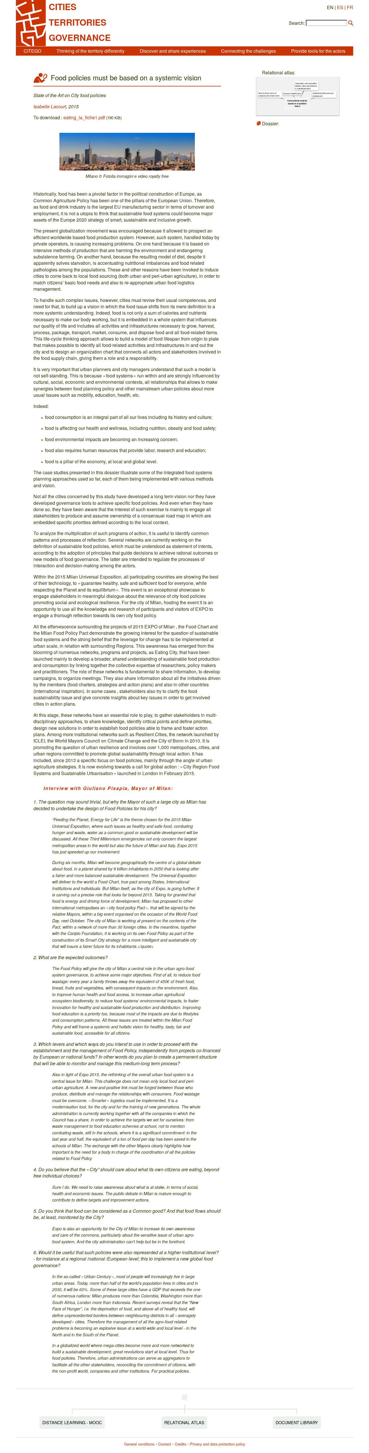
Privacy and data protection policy (217, 1444)
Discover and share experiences (173, 51)
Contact (164, 1444)
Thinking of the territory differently (91, 51)
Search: (297, 23)
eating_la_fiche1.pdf (84, 117)
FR (350, 7)
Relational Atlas (184, 1422)
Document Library (297, 1422)
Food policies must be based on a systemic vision (297, 103)
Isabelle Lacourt (49, 106)
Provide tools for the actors (318, 51)
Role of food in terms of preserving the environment (269, 94)
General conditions (139, 1444)
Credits (180, 1444)
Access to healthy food (292, 93)
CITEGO (32, 51)
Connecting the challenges (248, 51)
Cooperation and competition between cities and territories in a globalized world (306, 86)
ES (340, 7)
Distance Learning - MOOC (72, 1422)
